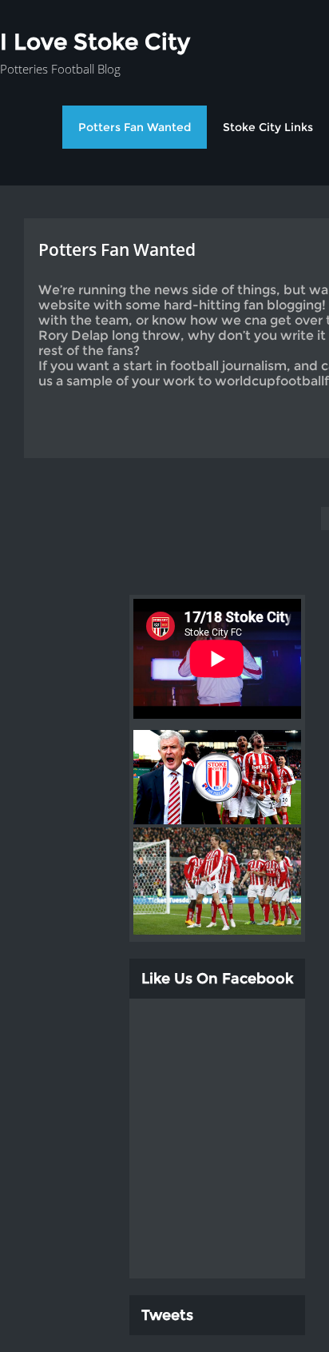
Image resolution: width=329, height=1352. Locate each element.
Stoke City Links (268, 127)
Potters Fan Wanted (134, 127)
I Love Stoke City (95, 41)
